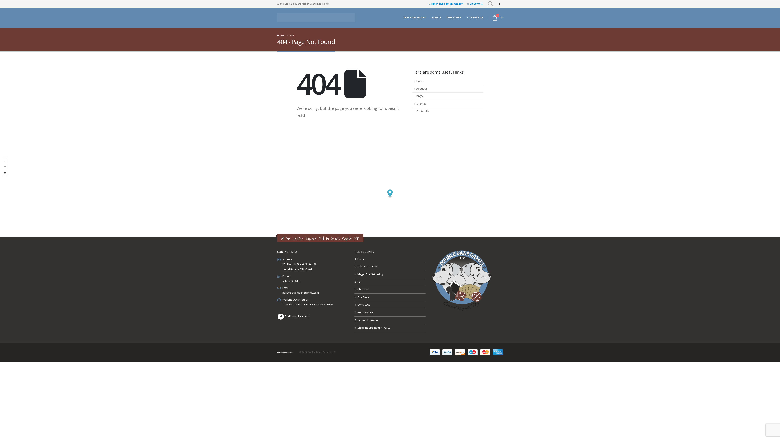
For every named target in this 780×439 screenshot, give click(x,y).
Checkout (363, 287)
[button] (491, 4)
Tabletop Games (414, 16)
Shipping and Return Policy (374, 325)
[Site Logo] (316, 16)
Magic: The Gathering (370, 272)
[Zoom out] (5, 164)
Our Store (363, 295)
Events (436, 16)
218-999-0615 (476, 3)
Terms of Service (368, 318)
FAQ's (419, 94)
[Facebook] (500, 4)
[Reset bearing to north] (5, 170)
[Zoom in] (5, 159)
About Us (422, 86)
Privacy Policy (365, 310)
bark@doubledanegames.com (447, 3)
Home (420, 79)
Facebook (281, 314)
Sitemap (421, 101)
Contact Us (475, 16)
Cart (360, 279)
